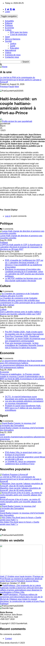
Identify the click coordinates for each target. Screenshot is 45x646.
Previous (4, 86)
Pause (11, 86)
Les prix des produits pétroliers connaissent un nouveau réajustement (24, 402)
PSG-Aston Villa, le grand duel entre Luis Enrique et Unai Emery (23, 453)
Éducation (14, 48)
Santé (12, 46)
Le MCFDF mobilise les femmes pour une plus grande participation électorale (23, 279)
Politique (9, 25)
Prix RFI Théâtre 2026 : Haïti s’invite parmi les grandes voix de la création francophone (24, 333)
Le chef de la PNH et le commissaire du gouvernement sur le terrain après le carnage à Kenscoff (20, 79)
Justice (13, 43)
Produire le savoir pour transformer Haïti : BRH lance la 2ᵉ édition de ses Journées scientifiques (23, 408)
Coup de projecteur (18, 34)
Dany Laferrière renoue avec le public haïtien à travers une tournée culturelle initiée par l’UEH (20, 313)
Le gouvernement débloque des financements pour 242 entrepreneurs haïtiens (22, 366)
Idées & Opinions (12, 39)
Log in (7, 216)
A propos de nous (12, 55)
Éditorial (8, 23)
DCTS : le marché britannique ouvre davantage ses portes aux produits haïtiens (24, 398)
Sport (7, 37)
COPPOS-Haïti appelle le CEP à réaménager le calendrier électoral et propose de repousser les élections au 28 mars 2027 (21, 247)
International (10, 50)
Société (8, 41)
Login (7, 12)
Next (17, 86)
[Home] (3, 67)
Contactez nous (12, 57)
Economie (9, 28)
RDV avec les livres (19, 32)
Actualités (9, 21)
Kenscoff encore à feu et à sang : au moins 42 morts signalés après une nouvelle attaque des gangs (20, 501)
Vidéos (8, 53)
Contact (8, 638)
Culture (8, 30)
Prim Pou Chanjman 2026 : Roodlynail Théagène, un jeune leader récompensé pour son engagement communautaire (25, 338)
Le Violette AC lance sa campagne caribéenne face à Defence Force (20, 462)
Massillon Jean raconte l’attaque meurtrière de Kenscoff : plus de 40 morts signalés (20, 489)
